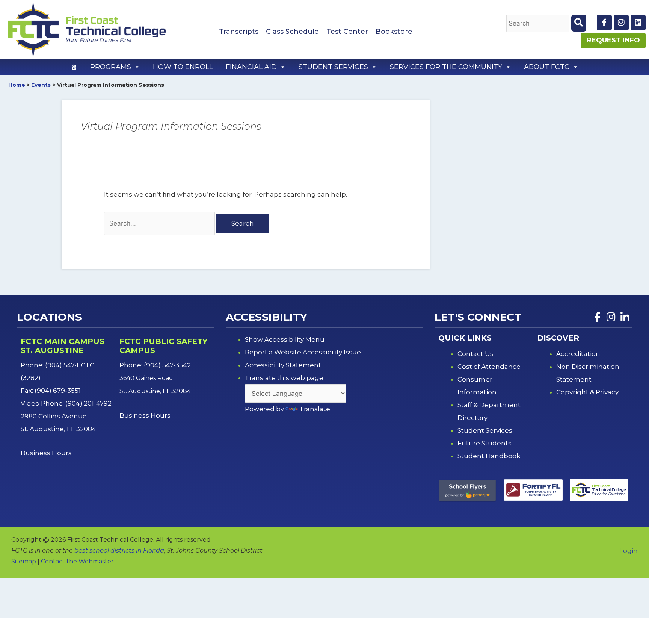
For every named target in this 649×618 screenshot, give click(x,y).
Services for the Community (446, 67)
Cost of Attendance (489, 366)
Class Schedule (292, 31)
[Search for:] (160, 223)
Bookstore (394, 31)
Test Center (347, 31)
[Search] (578, 23)
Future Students (484, 443)
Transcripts (238, 31)
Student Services (333, 67)
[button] (136, 67)
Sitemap (23, 561)
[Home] (74, 67)
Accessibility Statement (283, 365)
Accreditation (578, 353)
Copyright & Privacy (587, 392)
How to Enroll (183, 67)
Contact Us (475, 353)
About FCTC (546, 67)
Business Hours (47, 453)
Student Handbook (488, 456)
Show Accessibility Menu (284, 339)
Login (628, 550)
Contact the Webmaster (77, 561)
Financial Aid (251, 67)
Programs (110, 67)
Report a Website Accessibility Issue (303, 352)
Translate (314, 409)
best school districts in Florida (119, 550)
